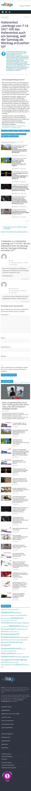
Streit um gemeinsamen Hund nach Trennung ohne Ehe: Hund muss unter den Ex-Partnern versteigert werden (15, 405)
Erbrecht (23, 615)
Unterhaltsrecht (4, 651)
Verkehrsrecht (5, 136)
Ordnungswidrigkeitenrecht (8, 134)
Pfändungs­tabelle (6, 740)
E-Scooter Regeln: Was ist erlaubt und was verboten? (19, 423)
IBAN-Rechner (5, 744)
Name (3, 338)
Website (3, 356)
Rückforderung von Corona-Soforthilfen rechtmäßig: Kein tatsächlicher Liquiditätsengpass (20, 575)
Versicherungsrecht (22, 657)
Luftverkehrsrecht (5, 626)
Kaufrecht (26, 623)
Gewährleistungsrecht (5, 620)
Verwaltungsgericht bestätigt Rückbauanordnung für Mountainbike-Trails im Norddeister (20, 432)
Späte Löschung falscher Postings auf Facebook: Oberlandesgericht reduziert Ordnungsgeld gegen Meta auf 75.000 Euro (20, 564)
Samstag (11, 130)
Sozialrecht (4, 640)
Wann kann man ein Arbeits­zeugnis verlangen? (14, 227)
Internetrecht (18, 623)
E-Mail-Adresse (6, 347)
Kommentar (5, 315)
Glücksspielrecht (13, 620)
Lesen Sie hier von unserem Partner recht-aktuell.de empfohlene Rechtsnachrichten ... (12, 142)
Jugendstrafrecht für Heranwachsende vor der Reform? (19, 462)
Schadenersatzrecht (10, 634)
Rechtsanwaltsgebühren (7, 734)
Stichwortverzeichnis (6, 754)
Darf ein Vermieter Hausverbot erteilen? (15, 232)
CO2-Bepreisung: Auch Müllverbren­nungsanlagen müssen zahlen (19, 546)
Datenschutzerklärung (7, 756)
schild (16, 130)
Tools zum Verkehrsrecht (7, 720)
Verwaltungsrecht (14, 136)
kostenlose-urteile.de (7, 762)
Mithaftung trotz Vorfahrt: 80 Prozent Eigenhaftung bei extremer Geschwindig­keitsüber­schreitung (20, 509)
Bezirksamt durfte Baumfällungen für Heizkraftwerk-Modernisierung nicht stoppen (20, 442)
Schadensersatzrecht (10, 637)
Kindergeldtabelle (6, 710)
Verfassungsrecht (19, 653)
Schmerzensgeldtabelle (7, 727)
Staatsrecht (25, 640)
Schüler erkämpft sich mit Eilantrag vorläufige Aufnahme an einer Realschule (20, 490)
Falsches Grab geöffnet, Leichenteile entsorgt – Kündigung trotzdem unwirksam (18, 595)
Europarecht (7, 618)
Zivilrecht (19, 664)
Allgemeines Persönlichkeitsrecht (10, 609)
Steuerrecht (5, 642)
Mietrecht (14, 626)
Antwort (26, 279)
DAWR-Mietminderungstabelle (9, 767)
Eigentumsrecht (15, 615)
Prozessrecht (24, 629)
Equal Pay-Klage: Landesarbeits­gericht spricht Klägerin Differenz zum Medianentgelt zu (20, 537)
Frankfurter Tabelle (6, 717)
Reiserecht (4, 631)
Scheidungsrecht (24, 637)
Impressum (4, 759)
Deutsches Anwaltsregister (8, 765)
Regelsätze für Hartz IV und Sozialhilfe (10, 713)
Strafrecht (5, 645)
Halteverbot (4, 130)
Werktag (21, 130)
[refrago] (2, 12)
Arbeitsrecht (7, 612)
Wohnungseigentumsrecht (8, 664)
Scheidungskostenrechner (8, 724)
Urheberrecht (12, 651)
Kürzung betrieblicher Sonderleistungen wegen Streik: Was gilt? (19, 555)
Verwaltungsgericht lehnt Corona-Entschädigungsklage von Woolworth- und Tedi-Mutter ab (20, 471)
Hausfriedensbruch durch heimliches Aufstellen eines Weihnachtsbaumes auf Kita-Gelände (20, 480)
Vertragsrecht (6, 659)
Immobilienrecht (7, 623)
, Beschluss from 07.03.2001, (13, 126)
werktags (27, 130)
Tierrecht (23, 648)
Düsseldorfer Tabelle (6, 706)
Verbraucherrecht (8, 653)
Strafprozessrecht (16, 642)
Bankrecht (17, 612)
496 (29, 220)
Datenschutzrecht (5, 615)
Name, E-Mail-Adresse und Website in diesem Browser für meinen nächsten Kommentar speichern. (14, 369)
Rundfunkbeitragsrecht (13, 631)
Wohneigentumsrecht (12, 662)
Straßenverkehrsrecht (21, 134)
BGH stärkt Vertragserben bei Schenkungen (20, 529)
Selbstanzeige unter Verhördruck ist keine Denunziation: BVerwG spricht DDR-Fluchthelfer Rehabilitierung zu (20, 520)
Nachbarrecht (24, 626)
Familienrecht (17, 618)
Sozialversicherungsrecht (14, 640)
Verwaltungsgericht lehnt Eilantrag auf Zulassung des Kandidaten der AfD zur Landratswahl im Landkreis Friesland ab (19, 585)
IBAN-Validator (5, 747)
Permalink (14, 265)
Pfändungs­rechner (6, 737)
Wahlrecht (4, 662)
